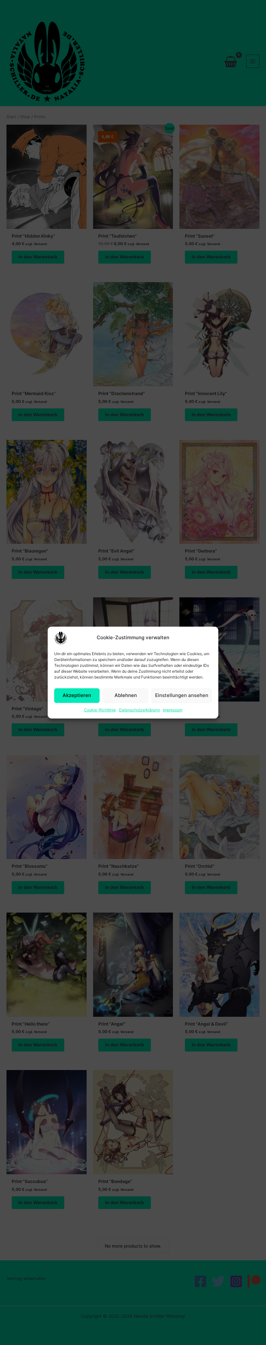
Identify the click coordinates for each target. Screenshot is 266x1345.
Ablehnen (126, 695)
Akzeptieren (77, 695)
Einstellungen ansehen (181, 695)
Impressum (172, 709)
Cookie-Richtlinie (100, 709)
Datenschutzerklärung (139, 709)
